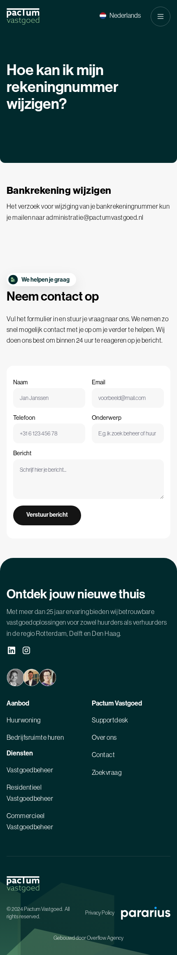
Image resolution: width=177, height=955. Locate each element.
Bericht (22, 453)
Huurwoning (24, 720)
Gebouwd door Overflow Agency (88, 938)
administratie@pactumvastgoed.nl (95, 217)
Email (98, 382)
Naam (20, 382)
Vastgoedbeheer (30, 770)
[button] (120, 15)
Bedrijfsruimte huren (35, 737)
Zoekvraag (106, 772)
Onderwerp (106, 417)
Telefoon (24, 417)
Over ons (104, 737)
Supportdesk (110, 720)
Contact (103, 754)
